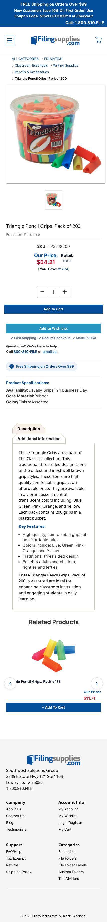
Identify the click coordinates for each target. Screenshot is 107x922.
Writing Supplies (65, 65)
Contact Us (15, 816)
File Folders (67, 858)
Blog (9, 822)
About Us (13, 809)
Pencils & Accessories (32, 72)
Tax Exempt (16, 858)
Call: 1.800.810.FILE (84, 22)
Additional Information (39, 438)
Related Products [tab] (54, 622)
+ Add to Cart (53, 707)
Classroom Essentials (31, 65)
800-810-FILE (26, 351)
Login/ (63, 822)
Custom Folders (71, 872)
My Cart (64, 829)
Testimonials (16, 829)
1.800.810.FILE (19, 788)
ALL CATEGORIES (25, 59)
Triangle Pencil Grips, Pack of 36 (33, 681)
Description (28, 428)
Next (97, 683)
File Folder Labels (72, 865)
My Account (68, 809)
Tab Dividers (68, 878)
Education (66, 851)
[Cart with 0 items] (98, 40)
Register (75, 822)
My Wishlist (67, 816)
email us (50, 351)
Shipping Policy (18, 872)
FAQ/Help (13, 851)
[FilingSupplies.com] (55, 40)
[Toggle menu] (10, 40)
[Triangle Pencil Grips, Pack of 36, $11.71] (53, 654)
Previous (10, 683)
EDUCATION (53, 59)
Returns (12, 865)
